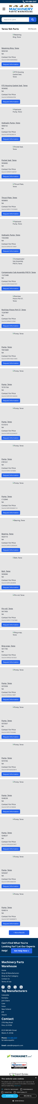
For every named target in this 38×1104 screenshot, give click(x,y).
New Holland (6, 1009)
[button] (19, 1101)
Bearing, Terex (7, 534)
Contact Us (6, 979)
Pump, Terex (7, 347)
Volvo (4, 1006)
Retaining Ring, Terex (10, 48)
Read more (18, 1085)
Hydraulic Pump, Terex (11, 123)
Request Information (11, 64)
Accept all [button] (9, 1096)
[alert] (19, 1090)
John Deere (6, 1001)
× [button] (36, 1078)
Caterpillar (5, 995)
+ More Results (19, 932)
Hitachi (4, 1015)
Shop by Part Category (10, 976)
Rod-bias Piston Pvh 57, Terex (14, 310)
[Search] (32, 19)
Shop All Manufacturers (10, 973)
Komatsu (5, 998)
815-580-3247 (31, 1)
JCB (3, 1012)
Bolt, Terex (6, 571)
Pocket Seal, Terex (9, 160)
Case (3, 1003)
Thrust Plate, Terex (9, 197)
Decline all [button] (28, 1096)
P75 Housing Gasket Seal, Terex (15, 85)
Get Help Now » (21, 950)
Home (4, 970)
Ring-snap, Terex (8, 646)
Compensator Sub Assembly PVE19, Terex (19, 272)
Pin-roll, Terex (7, 608)
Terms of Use (6, 982)
